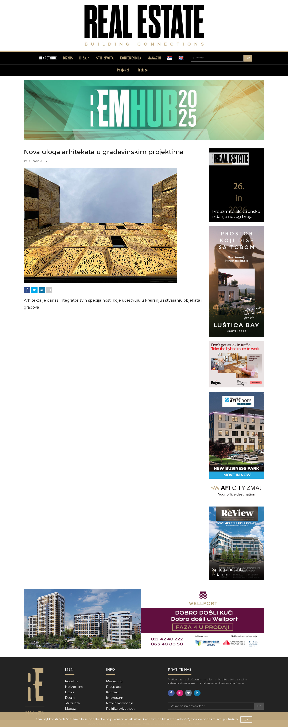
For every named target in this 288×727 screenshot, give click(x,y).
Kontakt (112, 692)
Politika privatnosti (120, 709)
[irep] (236, 447)
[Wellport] (144, 619)
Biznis (69, 692)
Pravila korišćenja (119, 703)
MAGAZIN (154, 57)
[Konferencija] (144, 110)
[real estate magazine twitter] (188, 693)
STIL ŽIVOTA (105, 57)
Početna (71, 681)
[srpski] (169, 58)
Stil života (72, 703)
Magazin (71, 709)
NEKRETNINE (48, 57)
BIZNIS (68, 57)
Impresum (114, 698)
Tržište (142, 70)
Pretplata (113, 687)
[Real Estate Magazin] (144, 25)
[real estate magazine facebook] (171, 693)
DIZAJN (84, 57)
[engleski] (181, 58)
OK (248, 58)
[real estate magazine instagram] (179, 693)
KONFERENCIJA (130, 57)
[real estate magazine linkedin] (197, 693)
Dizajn (70, 698)
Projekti (123, 70)
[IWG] (236, 364)
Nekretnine (74, 687)
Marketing (114, 681)
